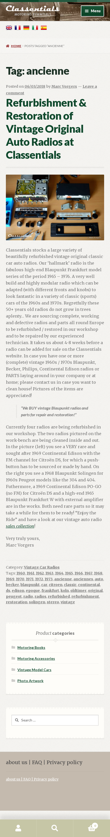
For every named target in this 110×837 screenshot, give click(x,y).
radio (28, 596)
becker (12, 584)
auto (99, 579)
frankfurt (50, 590)
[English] (9, 28)
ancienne (63, 579)
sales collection (20, 526)
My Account (18, 828)
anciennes (83, 579)
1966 (78, 573)
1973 (49, 579)
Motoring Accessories (36, 658)
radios (40, 596)
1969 (10, 579)
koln (65, 590)
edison (18, 590)
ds (8, 590)
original (95, 590)
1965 (69, 573)
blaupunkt (30, 584)
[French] (18, 28)
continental (89, 584)
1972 (39, 579)
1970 (20, 579)
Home (16, 46)
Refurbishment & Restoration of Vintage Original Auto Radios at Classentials (46, 128)
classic (70, 584)
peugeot (14, 596)
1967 (88, 573)
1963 (49, 573)
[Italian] (35, 28)
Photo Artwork (30, 680)
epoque (33, 590)
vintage (68, 602)
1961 (30, 573)
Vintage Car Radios (42, 567)
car (44, 584)
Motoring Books (31, 647)
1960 (20, 573)
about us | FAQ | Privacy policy (32, 779)
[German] (26, 28)
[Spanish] (44, 28)
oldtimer (78, 590)
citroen (55, 584)
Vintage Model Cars (34, 670)
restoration (16, 602)
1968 (98, 573)
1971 (30, 579)
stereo (53, 602)
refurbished (59, 596)
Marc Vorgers (64, 86)
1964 (59, 573)
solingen (37, 602)
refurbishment (85, 596)
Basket (84, 824)
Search (55, 828)
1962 (40, 573)
